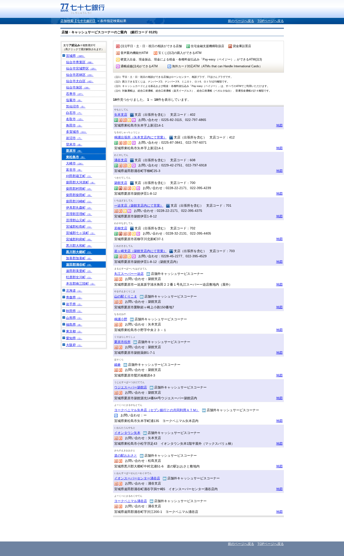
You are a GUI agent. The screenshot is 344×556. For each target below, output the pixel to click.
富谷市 (74, 170)
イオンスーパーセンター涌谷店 (137, 478)
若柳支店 (120, 228)
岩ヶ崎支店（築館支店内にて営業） (140, 251)
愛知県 (74, 338)
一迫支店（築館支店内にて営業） (138, 205)
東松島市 (76, 157)
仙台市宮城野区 (81, 68)
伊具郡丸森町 (79, 207)
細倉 (117, 364)
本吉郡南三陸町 (80, 283)
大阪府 (74, 345)
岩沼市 (74, 138)
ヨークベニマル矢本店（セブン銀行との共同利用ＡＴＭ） (156, 410)
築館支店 (120, 183)
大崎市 (75, 163)
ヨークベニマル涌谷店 (130, 501)
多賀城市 (76, 132)
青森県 (74, 297)
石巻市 (75, 94)
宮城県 (75, 56)
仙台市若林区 (80, 75)
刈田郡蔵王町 (79, 176)
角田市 (74, 125)
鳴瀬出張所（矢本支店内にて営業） (140, 137)
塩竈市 (74, 100)
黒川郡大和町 (79, 245)
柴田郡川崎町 (79, 201)
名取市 (75, 119)
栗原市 (74, 151)
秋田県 (74, 311)
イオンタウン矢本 (127, 433)
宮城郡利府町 (79, 239)
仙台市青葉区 (80, 62)
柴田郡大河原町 (80, 182)
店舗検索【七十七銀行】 (78, 21)
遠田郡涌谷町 (79, 264)
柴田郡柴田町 (79, 195)
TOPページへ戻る (270, 21)
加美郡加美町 (79, 258)
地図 (279, 125)
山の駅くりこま (125, 296)
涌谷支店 (120, 160)
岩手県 (74, 304)
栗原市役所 (122, 342)
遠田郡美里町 (79, 271)
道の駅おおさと (125, 455)
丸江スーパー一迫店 (129, 274)
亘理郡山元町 (79, 220)
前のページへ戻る (241, 21)
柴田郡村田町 (79, 188)
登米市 (74, 144)
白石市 (74, 113)
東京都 (74, 331)
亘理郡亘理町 (79, 214)
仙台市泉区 (78, 87)
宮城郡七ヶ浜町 (80, 233)
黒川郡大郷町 (79, 252)
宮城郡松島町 (79, 226)
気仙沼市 (76, 106)
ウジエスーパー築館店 (130, 387)
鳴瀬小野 (120, 319)
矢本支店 (120, 114)
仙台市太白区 (80, 81)
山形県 (74, 318)
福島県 (74, 324)
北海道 (74, 290)
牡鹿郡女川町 (79, 277)
